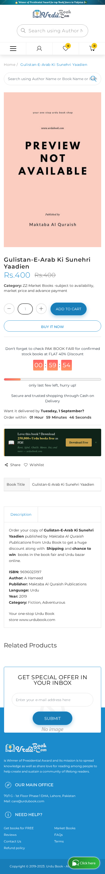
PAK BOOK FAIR (60, 348)
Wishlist (37, 465)
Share (15, 465)
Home (9, 64)
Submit (52, 718)
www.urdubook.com (37, 619)
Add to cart (68, 309)
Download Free (78, 442)
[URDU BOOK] (52, 14)
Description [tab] (20, 514)
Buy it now (52, 326)
